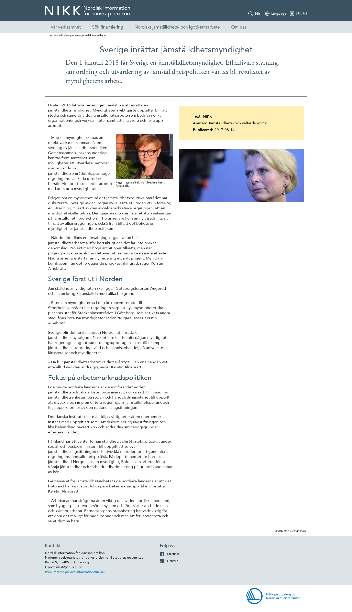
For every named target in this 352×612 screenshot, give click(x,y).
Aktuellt (59, 35)
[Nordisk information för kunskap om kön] (87, 11)
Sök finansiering (107, 27)
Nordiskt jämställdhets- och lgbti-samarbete (177, 27)
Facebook (173, 554)
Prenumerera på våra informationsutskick (75, 572)
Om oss (238, 27)
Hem (50, 35)
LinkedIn (172, 561)
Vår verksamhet (66, 27)
